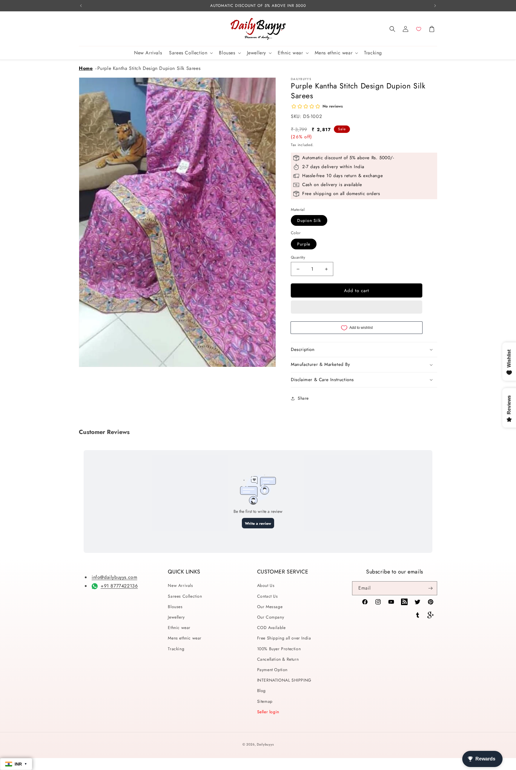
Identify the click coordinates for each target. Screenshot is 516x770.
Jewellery (176, 617)
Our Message (270, 607)
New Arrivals (180, 585)
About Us (266, 585)
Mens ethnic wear (185, 638)
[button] (392, 29)
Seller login (268, 712)
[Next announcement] (435, 5)
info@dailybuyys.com (114, 577)
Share (303, 398)
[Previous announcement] (80, 5)
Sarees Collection (185, 596)
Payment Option (272, 670)
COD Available (271, 628)
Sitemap (265, 701)
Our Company (270, 617)
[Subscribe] (430, 588)
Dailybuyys (265, 744)
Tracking (176, 649)
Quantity (298, 257)
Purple (303, 244)
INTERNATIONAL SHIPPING (284, 680)
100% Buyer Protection (279, 649)
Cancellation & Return (278, 659)
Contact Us (267, 596)
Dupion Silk (309, 220)
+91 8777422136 (119, 585)
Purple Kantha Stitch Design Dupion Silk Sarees (149, 68)
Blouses (175, 607)
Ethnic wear (179, 628)
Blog (261, 691)
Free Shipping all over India (284, 638)
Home (86, 68)
